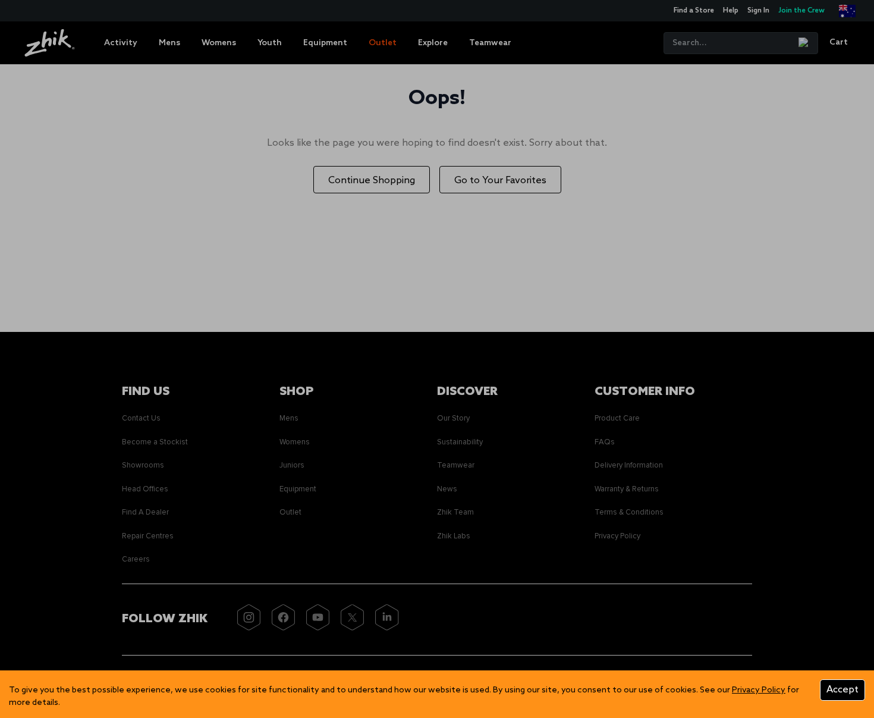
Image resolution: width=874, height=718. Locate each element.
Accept (842, 689)
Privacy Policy (758, 690)
